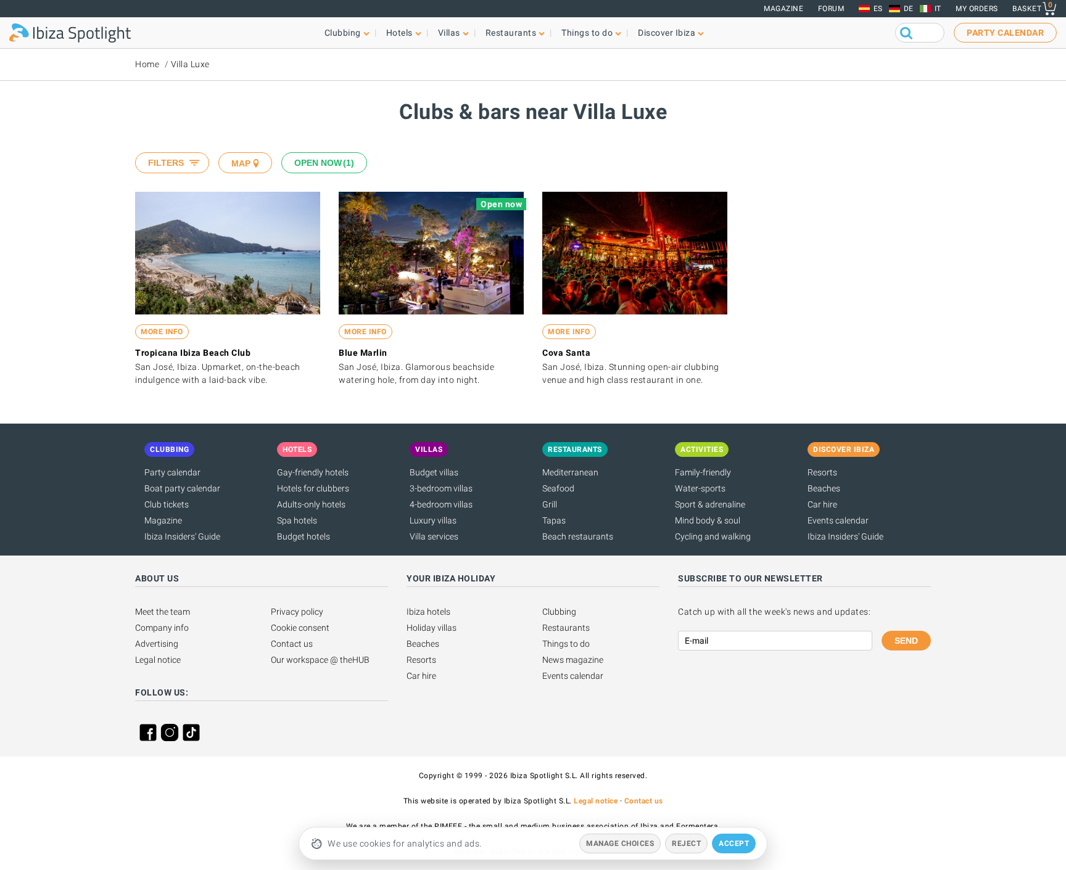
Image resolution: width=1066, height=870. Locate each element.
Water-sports (700, 488)
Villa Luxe (190, 64)
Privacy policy (297, 612)
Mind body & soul (707, 520)
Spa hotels (297, 520)
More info (162, 331)
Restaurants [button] (511, 33)
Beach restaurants (577, 536)
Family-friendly (703, 472)
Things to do (566, 644)
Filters (166, 163)
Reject (686, 843)
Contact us (292, 644)
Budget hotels (303, 536)
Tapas (554, 520)
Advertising (156, 644)
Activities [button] (701, 449)
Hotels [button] (399, 33)
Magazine (783, 8)
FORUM (831, 8)
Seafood (558, 488)
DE (909, 8)
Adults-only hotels (311, 504)
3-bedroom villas (441, 488)
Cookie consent (300, 628)
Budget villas (434, 472)
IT (938, 8)
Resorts (822, 472)
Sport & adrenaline (710, 504)
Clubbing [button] (342, 33)
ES (878, 8)
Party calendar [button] (1005, 33)
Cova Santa (566, 353)
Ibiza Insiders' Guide (182, 536)
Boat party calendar (182, 488)
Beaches (824, 488)
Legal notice (158, 660)
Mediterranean (570, 472)
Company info (162, 628)
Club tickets (166, 504)
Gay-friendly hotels (313, 472)
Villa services (434, 536)
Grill (549, 504)
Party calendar (172, 472)
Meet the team (162, 612)
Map (240, 163)
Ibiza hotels (428, 612)
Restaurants (566, 628)
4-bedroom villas (441, 504)
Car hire (822, 504)
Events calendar (838, 520)
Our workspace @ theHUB (320, 660)
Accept (734, 843)
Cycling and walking (713, 536)
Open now (322, 163)
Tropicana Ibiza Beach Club (192, 353)
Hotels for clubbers (313, 488)
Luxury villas (433, 520)
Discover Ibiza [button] (666, 33)
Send (906, 641)
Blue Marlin (363, 353)
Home (147, 64)
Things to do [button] (587, 33)
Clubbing (559, 612)
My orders (977, 8)
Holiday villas (432, 628)
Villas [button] (449, 33)
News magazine (572, 660)
